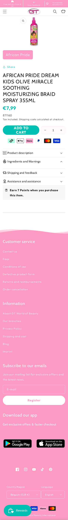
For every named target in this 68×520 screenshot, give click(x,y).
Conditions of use (14, 266)
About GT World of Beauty (20, 313)
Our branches (12, 321)
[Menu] (5, 11)
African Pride (18, 54)
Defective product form (19, 274)
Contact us (10, 251)
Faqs (6, 259)
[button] (55, 11)
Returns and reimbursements (22, 281)
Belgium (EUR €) (20, 494)
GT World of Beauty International (38, 515)
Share (11, 67)
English (49, 494)
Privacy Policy (12, 328)
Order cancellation (15, 289)
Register (34, 400)
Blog (6, 344)
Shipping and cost (14, 336)
